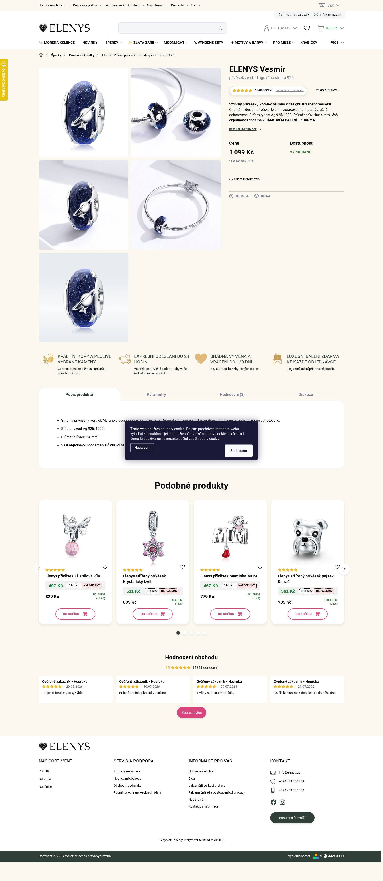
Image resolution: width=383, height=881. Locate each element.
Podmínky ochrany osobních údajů (137, 792)
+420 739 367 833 (291, 781)
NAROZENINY (92, 585)
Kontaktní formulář (292, 818)
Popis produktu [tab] (79, 394)
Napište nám (155, 5)
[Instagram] (282, 801)
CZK (330, 5)
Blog (193, 5)
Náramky (45, 778)
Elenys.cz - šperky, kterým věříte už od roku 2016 (192, 840)
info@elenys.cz (289, 772)
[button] (178, 632)
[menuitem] (58, 42)
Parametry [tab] (156, 394)
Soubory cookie (207, 439)
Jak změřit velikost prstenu (122, 5)
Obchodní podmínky (127, 785)
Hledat (221, 28)
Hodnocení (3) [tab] (232, 394)
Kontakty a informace (203, 806)
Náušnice (45, 786)
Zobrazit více (192, 713)
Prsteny (44, 770)
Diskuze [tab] (306, 394)
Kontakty (177, 5)
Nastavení (142, 448)
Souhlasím (238, 451)
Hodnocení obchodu (52, 5)
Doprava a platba (85, 5)
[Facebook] (273, 801)
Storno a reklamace (127, 771)
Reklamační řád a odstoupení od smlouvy (217, 792)
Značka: (326, 90)
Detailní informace (243, 129)
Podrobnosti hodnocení (290, 90)
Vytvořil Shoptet (299, 856)
